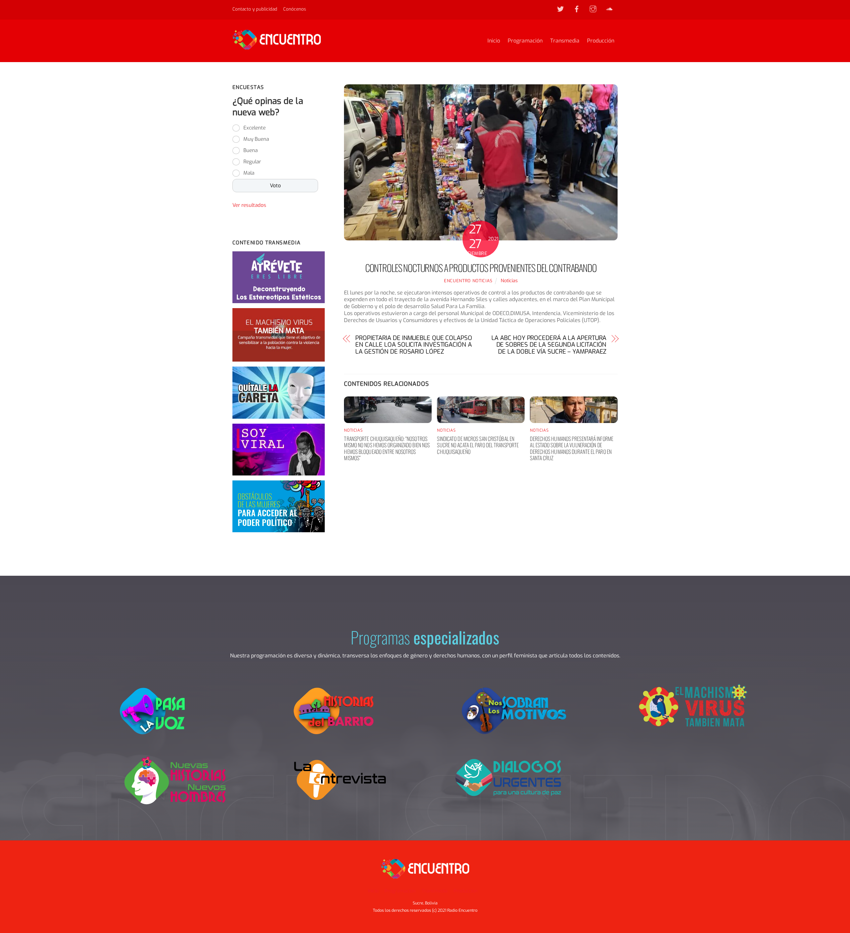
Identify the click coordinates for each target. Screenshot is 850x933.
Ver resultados (249, 205)
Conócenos (294, 9)
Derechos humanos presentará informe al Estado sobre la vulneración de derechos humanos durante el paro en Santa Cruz (571, 448)
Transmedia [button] (435, 891)
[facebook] (576, 9)
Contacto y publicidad (254, 9)
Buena (250, 150)
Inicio (493, 40)
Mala (248, 173)
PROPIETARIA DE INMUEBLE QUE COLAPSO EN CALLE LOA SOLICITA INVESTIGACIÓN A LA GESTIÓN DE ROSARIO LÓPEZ (413, 345)
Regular (252, 161)
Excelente (254, 128)
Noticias (509, 281)
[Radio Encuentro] (276, 46)
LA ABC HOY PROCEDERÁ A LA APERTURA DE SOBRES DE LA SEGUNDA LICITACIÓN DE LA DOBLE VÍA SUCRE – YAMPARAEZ (548, 345)
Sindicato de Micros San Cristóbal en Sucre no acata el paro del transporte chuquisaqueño (478, 445)
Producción (600, 40)
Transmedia (564, 40)
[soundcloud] (609, 9)
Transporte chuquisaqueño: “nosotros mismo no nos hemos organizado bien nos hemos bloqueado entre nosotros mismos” (387, 448)
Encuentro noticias (468, 281)
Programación (525, 40)
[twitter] (560, 9)
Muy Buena (256, 139)
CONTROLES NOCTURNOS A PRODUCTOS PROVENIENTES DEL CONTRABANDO (481, 268)
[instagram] (593, 9)
